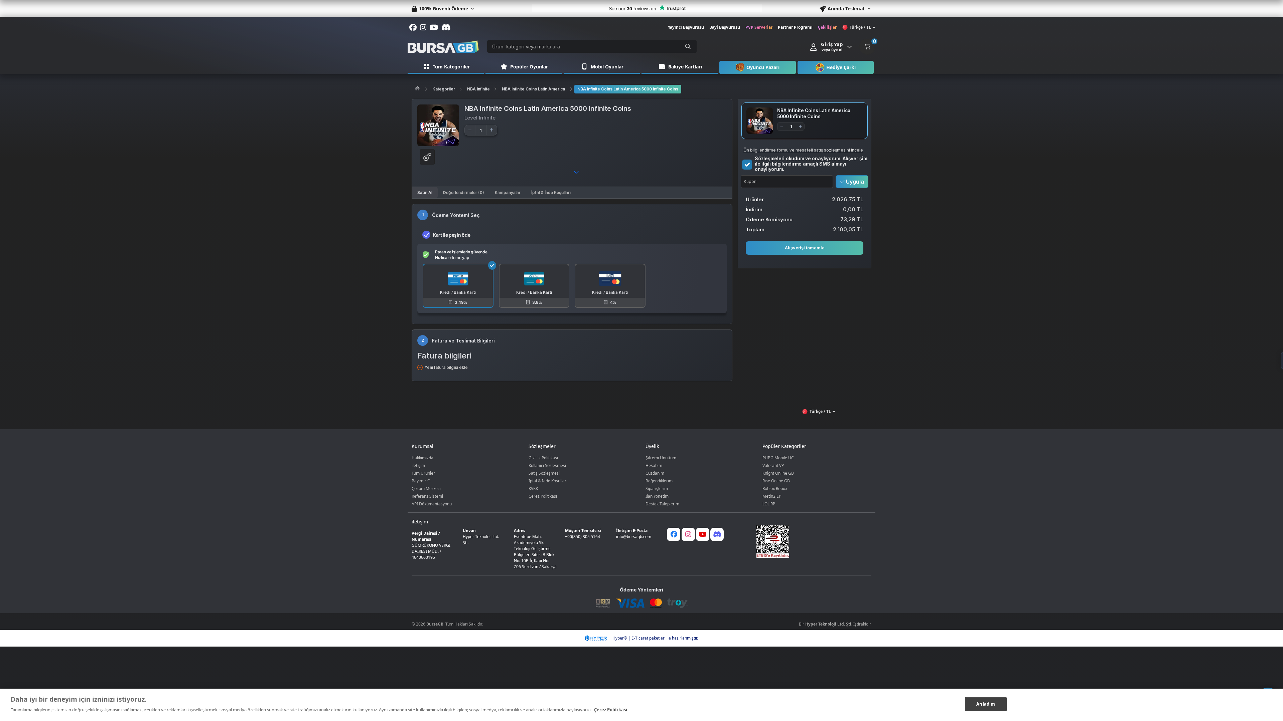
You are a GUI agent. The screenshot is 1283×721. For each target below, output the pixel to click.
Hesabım (654, 465)
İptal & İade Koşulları (548, 481)
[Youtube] (702, 534)
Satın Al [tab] (424, 192)
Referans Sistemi (427, 496)
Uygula (854, 181)
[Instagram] (688, 534)
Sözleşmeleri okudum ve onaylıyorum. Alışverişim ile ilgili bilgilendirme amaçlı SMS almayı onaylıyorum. (811, 164)
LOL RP (768, 504)
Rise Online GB (776, 481)
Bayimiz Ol (421, 481)
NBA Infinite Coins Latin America (533, 88)
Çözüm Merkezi (426, 488)
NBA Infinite (478, 88)
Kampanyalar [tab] (508, 192)
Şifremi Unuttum (661, 458)
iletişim (418, 465)
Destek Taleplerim (662, 504)
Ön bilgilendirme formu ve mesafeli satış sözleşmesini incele (803, 150)
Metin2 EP (771, 496)
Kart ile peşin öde (451, 234)
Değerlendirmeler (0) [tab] (463, 192)
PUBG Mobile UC (778, 458)
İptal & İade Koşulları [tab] (551, 192)
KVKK (533, 488)
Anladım (985, 704)
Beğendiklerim (659, 481)
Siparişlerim (657, 488)
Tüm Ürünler (423, 473)
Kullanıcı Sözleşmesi (547, 465)
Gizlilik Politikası (543, 458)
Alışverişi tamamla (805, 247)
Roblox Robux (774, 488)
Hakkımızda (422, 458)
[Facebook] (673, 534)
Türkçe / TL (860, 27)
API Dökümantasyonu (432, 504)
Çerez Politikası (543, 496)
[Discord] (717, 534)
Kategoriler (443, 88)
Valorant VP (773, 465)
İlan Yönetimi (658, 496)
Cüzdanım (655, 473)
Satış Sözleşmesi (544, 473)
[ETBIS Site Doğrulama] (809, 541)
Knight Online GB (778, 473)
